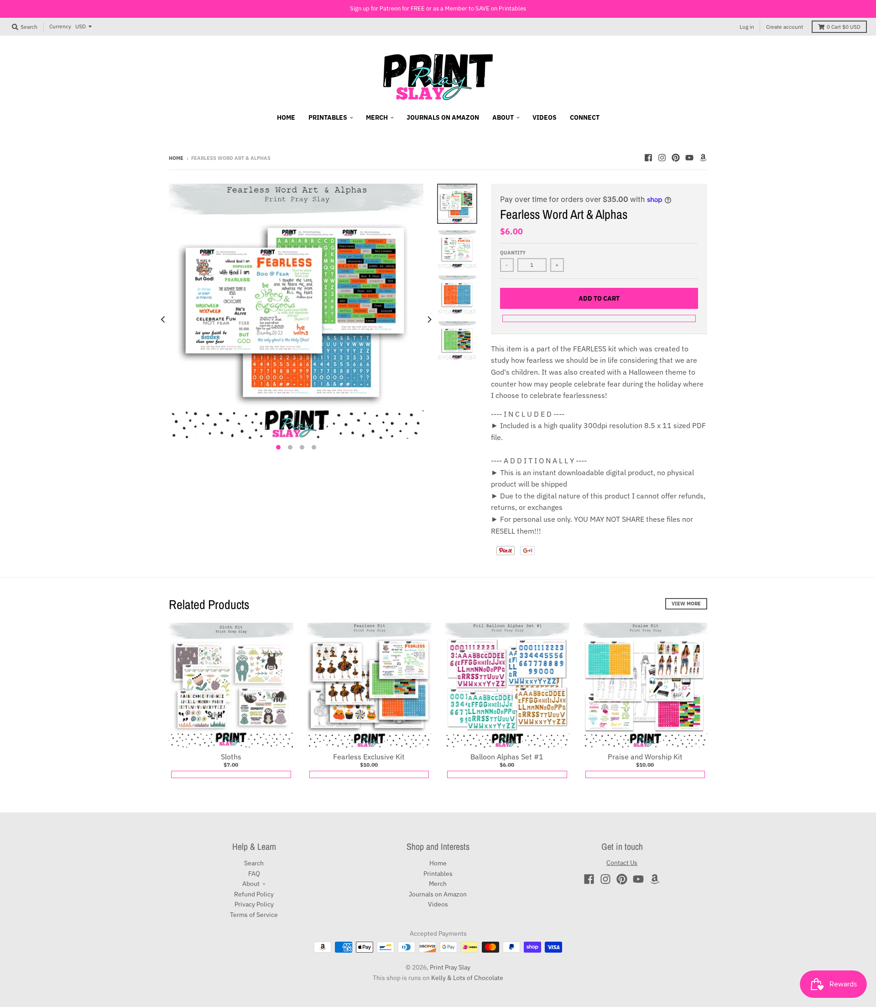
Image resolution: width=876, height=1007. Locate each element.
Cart (843, 26)
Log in (747, 26)
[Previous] (163, 319)
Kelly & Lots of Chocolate (467, 978)
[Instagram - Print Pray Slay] (662, 158)
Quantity (513, 252)
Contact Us (621, 863)
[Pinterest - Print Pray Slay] (676, 158)
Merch (438, 884)
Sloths (231, 756)
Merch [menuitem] (377, 117)
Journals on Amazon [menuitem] (443, 117)
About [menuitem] (503, 117)
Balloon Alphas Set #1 (506, 756)
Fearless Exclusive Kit (369, 756)
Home (176, 158)
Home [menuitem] (286, 117)
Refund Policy (254, 894)
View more (686, 603)
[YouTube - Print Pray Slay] (689, 158)
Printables (438, 873)
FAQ (254, 873)
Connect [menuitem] (585, 117)
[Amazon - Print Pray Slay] (703, 158)
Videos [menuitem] (544, 117)
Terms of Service (254, 915)
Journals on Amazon (438, 894)
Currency (60, 26)
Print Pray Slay (450, 967)
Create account (784, 26)
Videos (438, 904)
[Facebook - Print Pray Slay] (648, 158)
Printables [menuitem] (327, 117)
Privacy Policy (254, 904)
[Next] (428, 319)
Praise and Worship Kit (645, 756)
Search (254, 863)
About (251, 884)
